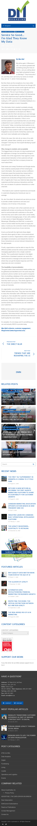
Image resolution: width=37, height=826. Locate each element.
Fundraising (5, 764)
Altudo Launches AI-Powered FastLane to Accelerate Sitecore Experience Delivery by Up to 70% (18, 398)
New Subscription (7, 800)
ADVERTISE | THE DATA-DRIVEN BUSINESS (16, 796)
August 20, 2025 (14, 617)
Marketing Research (23, 427)
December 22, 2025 (15, 530)
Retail (27, 411)
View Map (19, 703)
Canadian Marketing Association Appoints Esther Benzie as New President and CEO (22, 506)
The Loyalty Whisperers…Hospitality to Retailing (18, 527)
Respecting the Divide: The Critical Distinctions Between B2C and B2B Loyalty (20, 603)
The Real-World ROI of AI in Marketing (19, 613)
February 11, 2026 (14, 521)
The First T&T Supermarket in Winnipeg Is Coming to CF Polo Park (20, 479)
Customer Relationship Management (14, 411)
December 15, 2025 (15, 584)
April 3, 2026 (13, 510)
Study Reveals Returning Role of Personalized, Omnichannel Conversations (18, 434)
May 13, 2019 (10, 46)
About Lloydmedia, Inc (8, 790)
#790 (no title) (5, 753)
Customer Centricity (8, 31)
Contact (8, 703)
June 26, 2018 (13, 722)
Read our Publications (8, 807)
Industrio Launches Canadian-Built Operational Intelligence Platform (21, 517)
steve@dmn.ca (10, 695)
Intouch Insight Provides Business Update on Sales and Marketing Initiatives (17, 417)
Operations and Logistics (9, 774)
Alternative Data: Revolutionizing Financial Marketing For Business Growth (22, 592)
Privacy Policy (9, 793)
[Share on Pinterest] (19, 49)
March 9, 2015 (13, 731)
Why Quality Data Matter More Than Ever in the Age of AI (21, 574)
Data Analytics (6, 756)
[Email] (2, 824)
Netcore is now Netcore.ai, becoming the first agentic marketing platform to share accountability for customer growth (21, 492)
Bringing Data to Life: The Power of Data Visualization (21, 736)
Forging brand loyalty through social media (21, 727)
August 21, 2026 (14, 483)
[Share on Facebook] (12, 49)
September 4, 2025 (15, 608)
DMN (2, 46)
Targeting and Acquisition (11, 391)
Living (3, 767)
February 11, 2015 (14, 740)
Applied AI (6, 389)
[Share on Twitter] (14, 49)
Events (3, 778)
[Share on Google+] (17, 49)
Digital (3, 760)
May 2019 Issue (19, 31)
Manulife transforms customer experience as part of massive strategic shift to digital (21, 717)
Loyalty (3, 771)
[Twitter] (5, 824)
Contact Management (8, 811)
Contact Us (4, 814)
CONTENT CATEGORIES (9, 630)
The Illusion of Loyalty (18, 582)
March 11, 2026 (14, 577)
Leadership (20, 449)
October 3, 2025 (14, 596)
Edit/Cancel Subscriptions (9, 804)
